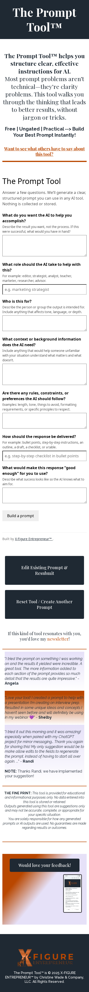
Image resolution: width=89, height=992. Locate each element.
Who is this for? (17, 301)
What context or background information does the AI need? (41, 341)
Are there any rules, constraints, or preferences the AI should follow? (35, 395)
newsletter (58, 639)
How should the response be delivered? (39, 436)
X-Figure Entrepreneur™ (34, 539)
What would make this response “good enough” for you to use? (38, 470)
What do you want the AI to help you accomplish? (37, 218)
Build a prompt (20, 515)
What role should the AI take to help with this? (41, 267)
